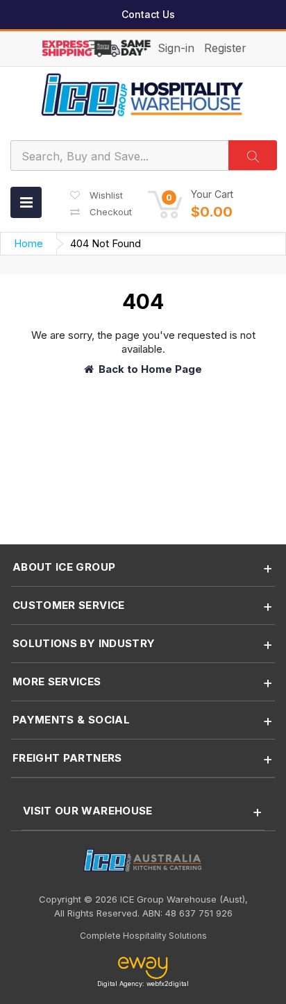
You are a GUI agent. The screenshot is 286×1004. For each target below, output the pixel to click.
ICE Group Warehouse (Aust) (182, 899)
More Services (56, 681)
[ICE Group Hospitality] (143, 94)
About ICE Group (63, 567)
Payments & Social (71, 719)
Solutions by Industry (83, 643)
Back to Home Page (150, 369)
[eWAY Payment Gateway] (142, 968)
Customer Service (68, 605)
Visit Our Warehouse (88, 810)
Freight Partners (67, 757)
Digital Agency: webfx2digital (143, 983)
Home (28, 243)
